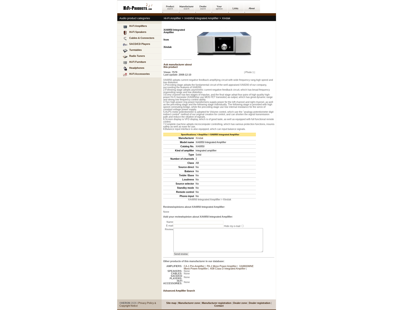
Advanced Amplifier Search (179, 290)
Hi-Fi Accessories (139, 74)
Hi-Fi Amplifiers (138, 26)
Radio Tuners (137, 56)
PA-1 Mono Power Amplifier (222, 266)
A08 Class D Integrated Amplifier (227, 268)
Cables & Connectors (141, 38)
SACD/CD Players (139, 44)
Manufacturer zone (189, 303)
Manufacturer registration (216, 303)
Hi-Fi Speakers (137, 32)
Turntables (135, 50)
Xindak (199, 138)
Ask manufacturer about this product (177, 65)
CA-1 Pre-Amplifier (194, 266)
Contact (219, 305)
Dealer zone (240, 303)
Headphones (136, 68)
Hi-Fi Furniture (137, 62)
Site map (171, 303)
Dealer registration (259, 303)
